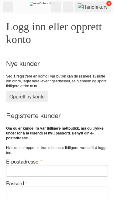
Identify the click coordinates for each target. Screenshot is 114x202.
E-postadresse (24, 161)
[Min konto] (68, 7)
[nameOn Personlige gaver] (45, 5)
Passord (17, 183)
